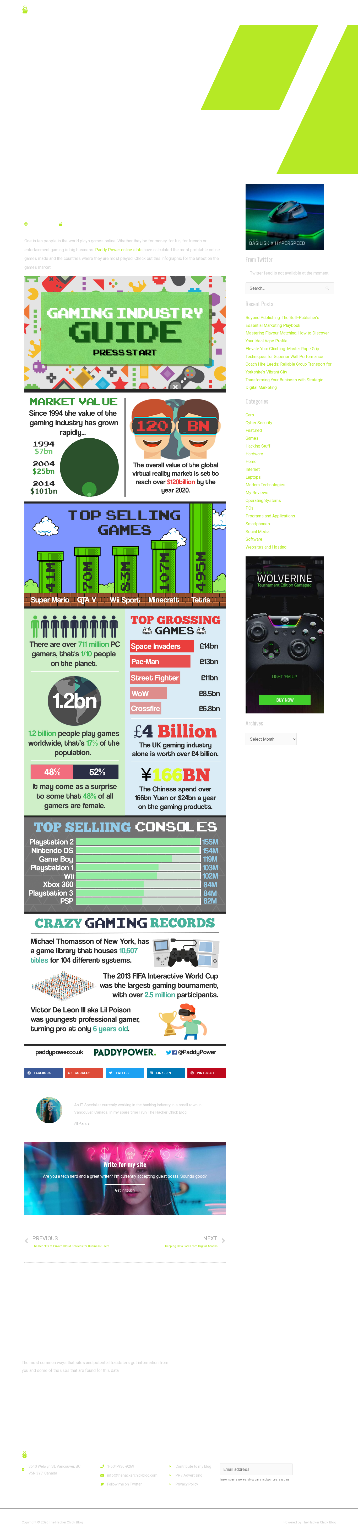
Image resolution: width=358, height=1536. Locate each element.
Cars (250, 414)
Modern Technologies (265, 484)
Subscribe (315, 1469)
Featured (254, 430)
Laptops (253, 477)
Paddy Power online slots (119, 249)
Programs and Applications (270, 515)
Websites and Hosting (266, 547)
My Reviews (257, 492)
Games (252, 438)
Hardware (254, 453)
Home (251, 461)
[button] (42, 1390)
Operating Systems (263, 500)
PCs (249, 508)
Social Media (257, 531)
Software (254, 539)
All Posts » (82, 1123)
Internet (253, 469)
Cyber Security (259, 422)
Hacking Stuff (258, 446)
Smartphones (258, 523)
